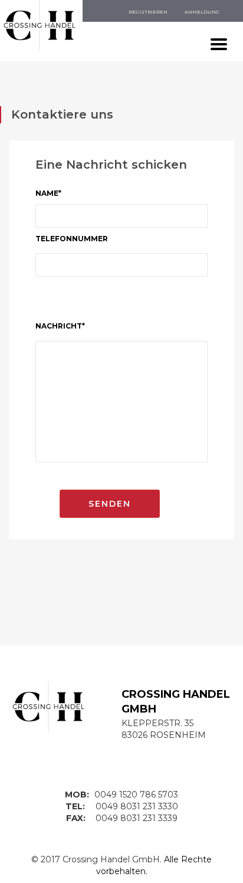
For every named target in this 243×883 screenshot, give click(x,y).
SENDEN (109, 503)
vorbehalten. (121, 871)
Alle (171, 859)
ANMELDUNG (202, 12)
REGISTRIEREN (148, 12)
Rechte (196, 859)
